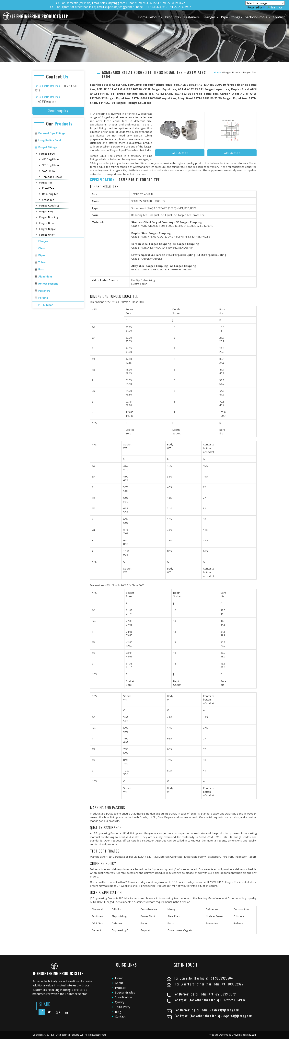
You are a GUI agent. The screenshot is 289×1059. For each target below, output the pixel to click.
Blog (118, 1012)
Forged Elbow (47, 153)
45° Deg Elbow (50, 159)
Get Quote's (232, 153)
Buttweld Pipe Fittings (51, 133)
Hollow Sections (48, 283)
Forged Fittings (47, 147)
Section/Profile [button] (256, 17)
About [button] (155, 17)
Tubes (42, 262)
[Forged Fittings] (179, 130)
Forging (43, 297)
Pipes (41, 255)
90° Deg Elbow (50, 165)
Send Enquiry (58, 110)
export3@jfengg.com (118, 7)
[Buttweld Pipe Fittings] (232, 130)
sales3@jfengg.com (112, 3)
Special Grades (125, 992)
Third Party (122, 1007)
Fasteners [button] (191, 17)
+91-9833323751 (155, 7)
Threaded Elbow (52, 177)
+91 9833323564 (148, 3)
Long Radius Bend (49, 140)
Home (142, 17)
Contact (279, 17)
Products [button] (172, 17)
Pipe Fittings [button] (230, 17)
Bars (41, 269)
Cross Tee (48, 200)
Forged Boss (46, 223)
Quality (119, 1002)
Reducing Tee (50, 194)
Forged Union (47, 234)
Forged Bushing (48, 217)
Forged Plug (46, 211)
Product (120, 988)
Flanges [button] (209, 17)
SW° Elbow (48, 171)
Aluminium (45, 276)
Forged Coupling (49, 205)
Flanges (43, 241)
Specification (123, 997)
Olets (41, 248)
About (119, 983)
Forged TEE (45, 182)
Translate (277, 7)
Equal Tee (48, 188)
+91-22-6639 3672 (173, 3)
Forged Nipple (47, 229)
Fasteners (44, 290)
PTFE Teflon (45, 304)
